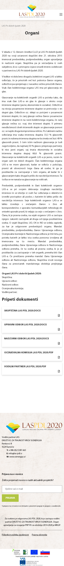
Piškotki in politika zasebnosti (15, 535)
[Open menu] (60, 14)
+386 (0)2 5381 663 (16, 450)
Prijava (10, 498)
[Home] (32, 9)
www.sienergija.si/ (16, 457)
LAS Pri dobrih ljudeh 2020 (13, 26)
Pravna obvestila (39, 535)
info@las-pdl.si (14, 453)
